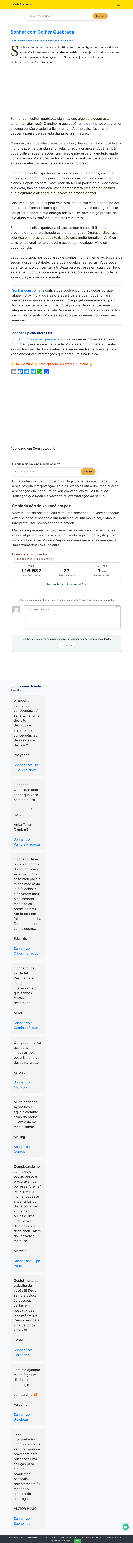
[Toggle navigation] (118, 4)
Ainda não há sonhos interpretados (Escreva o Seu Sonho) (43, 40)
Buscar (100, 15)
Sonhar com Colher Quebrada (42, 32)
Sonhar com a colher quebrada (35, 339)
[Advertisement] (66, 92)
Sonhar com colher (27, 290)
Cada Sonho (20, 4)
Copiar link (66, 645)
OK (77, 1540)
